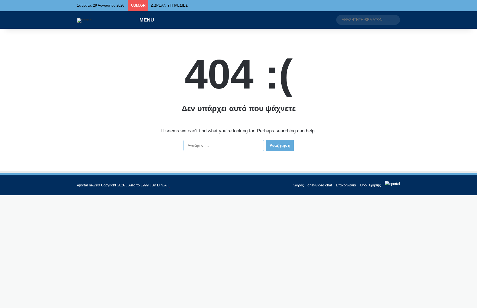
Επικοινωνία (346, 185)
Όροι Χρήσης (370, 185)
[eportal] (84, 20)
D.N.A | (163, 185)
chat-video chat (320, 185)
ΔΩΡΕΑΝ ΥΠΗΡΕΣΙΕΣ (169, 5)
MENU (146, 20)
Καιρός (298, 185)
